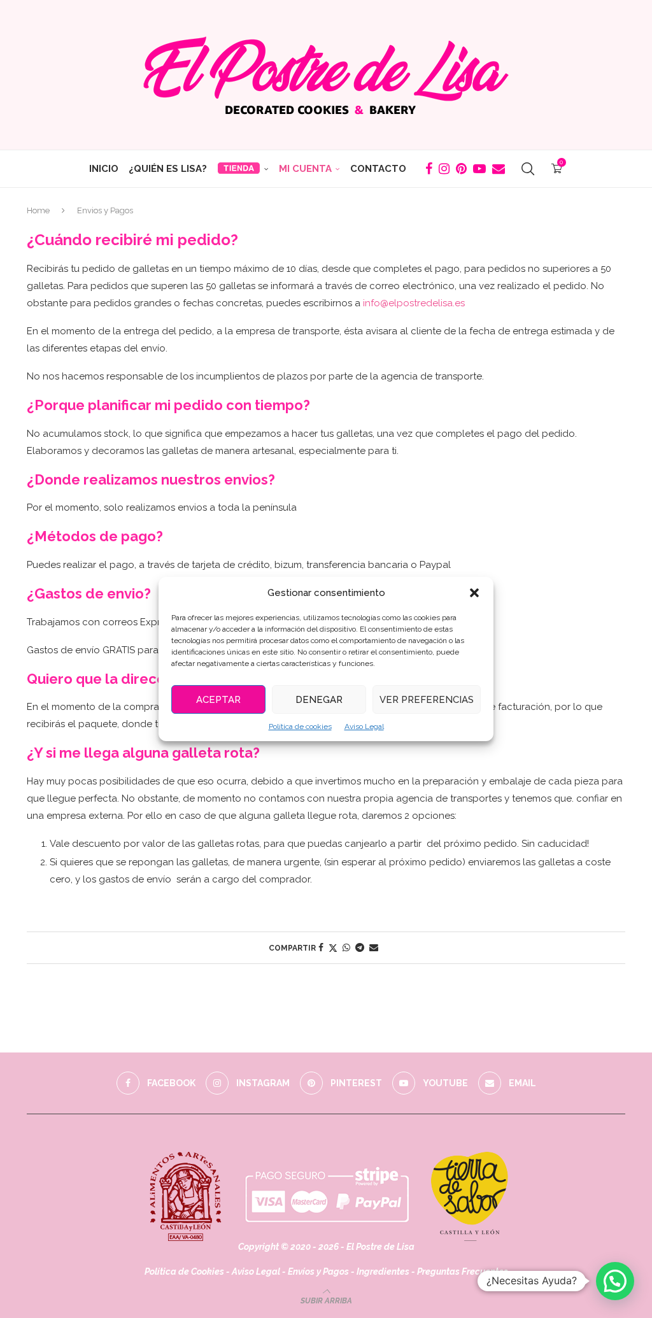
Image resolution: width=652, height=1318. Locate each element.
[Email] (498, 168)
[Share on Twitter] (333, 947)
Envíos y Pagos (319, 1271)
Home (38, 210)
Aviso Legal (364, 726)
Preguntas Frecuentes (462, 1271)
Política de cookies (300, 726)
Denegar (319, 699)
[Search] (527, 168)
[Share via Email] (373, 947)
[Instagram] (444, 168)
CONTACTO (378, 168)
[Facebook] (428, 168)
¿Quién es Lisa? (168, 168)
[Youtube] (479, 168)
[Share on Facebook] (320, 947)
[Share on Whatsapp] (346, 947)
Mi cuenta (305, 168)
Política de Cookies (184, 1271)
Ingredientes (383, 1271)
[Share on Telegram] (359, 947)
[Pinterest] (461, 168)
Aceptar (218, 699)
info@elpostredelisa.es (414, 303)
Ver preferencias (426, 699)
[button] (474, 592)
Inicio (103, 168)
